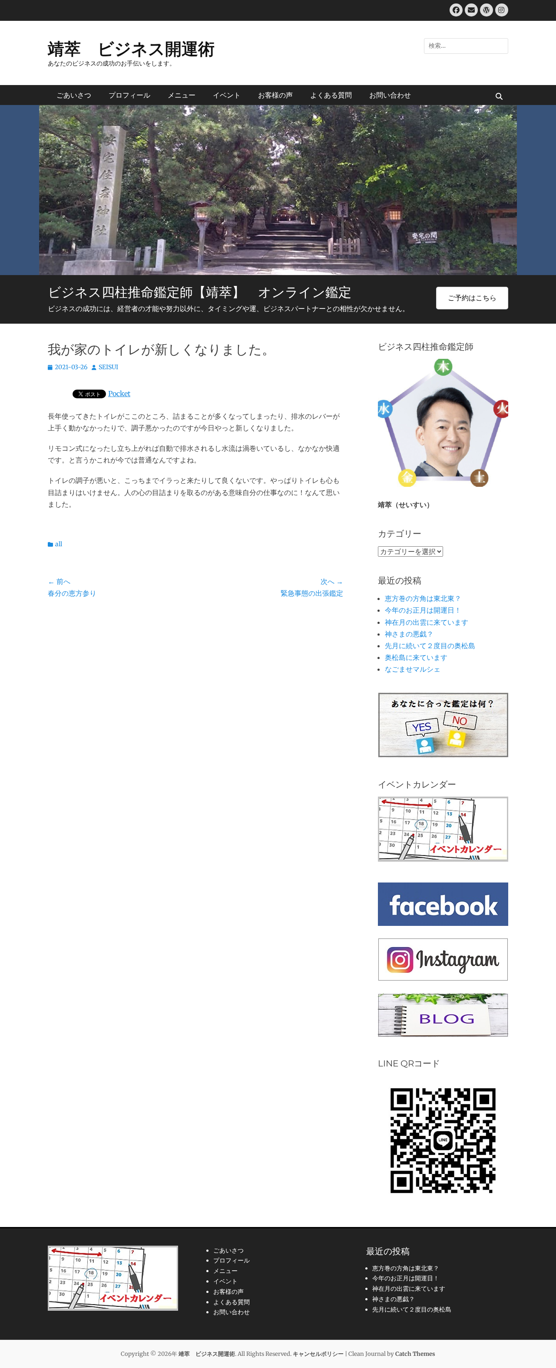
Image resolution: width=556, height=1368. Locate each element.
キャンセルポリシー (318, 1354)
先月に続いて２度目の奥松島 (430, 645)
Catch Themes (415, 1354)
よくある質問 (331, 95)
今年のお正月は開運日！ (423, 610)
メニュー (181, 95)
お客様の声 (275, 95)
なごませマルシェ (412, 669)
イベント (227, 95)
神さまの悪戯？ (409, 634)
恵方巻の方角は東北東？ (423, 598)
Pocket (119, 393)
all (58, 544)
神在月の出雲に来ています (426, 622)
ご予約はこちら (472, 297)
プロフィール (129, 95)
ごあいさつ (73, 95)
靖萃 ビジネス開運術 (131, 49)
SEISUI (108, 367)
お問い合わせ (390, 95)
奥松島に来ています (416, 657)
